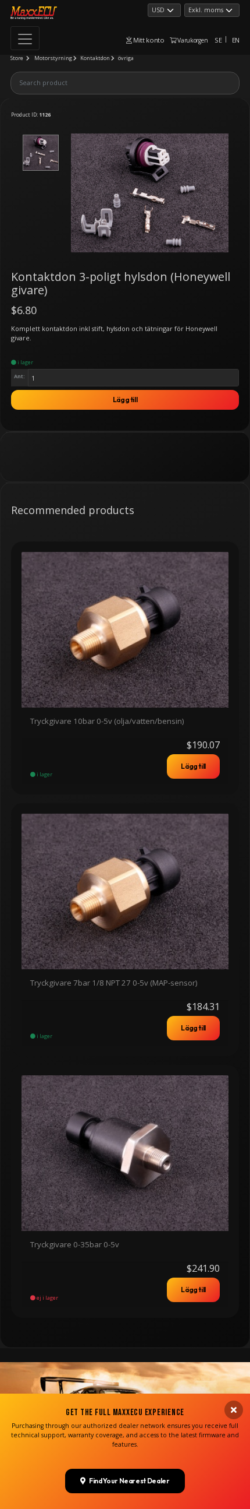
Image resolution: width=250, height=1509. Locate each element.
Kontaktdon (95, 58)
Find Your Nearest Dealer (129, 1480)
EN (236, 40)
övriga (126, 58)
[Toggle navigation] (25, 38)
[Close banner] (233, 1410)
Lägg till (125, 399)
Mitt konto (148, 40)
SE (218, 40)
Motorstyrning (53, 58)
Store (16, 58)
